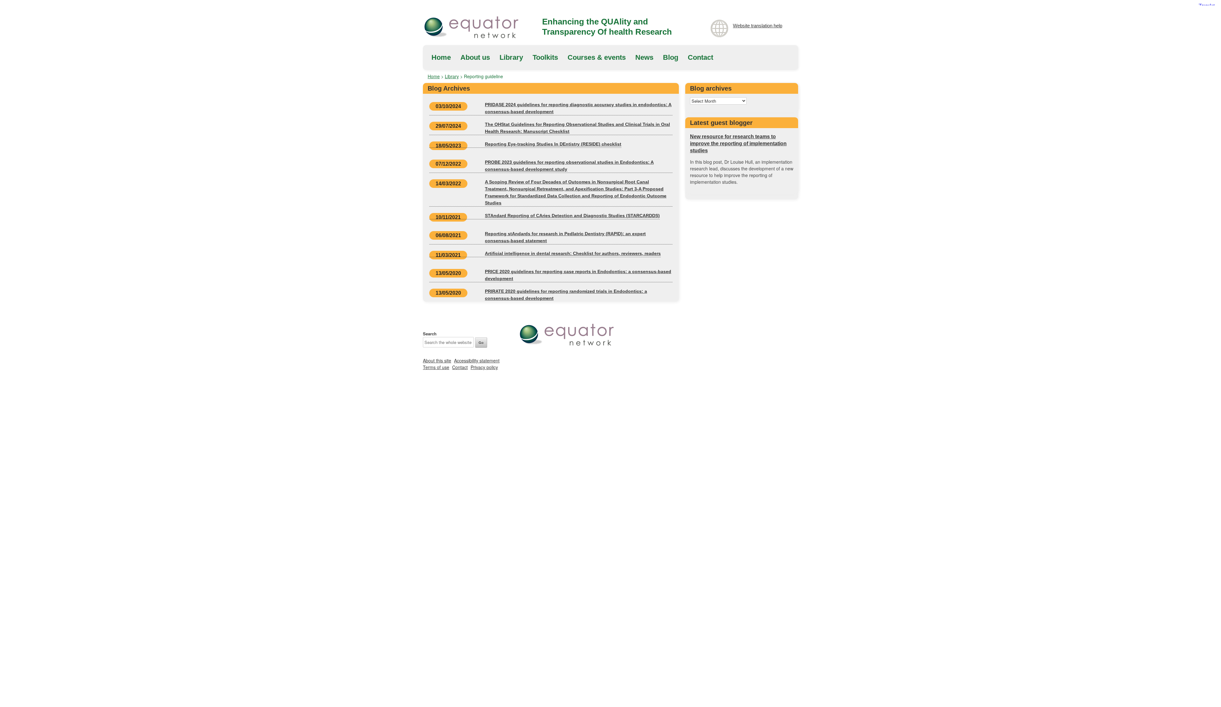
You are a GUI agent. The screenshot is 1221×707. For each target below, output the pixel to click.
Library (511, 57)
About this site (437, 360)
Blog (670, 57)
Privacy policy (484, 367)
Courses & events (597, 57)
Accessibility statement (477, 360)
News (644, 57)
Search (430, 334)
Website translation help (757, 25)
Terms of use (436, 367)
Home (441, 57)
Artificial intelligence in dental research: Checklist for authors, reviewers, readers (573, 253)
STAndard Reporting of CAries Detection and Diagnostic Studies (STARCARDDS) (572, 215)
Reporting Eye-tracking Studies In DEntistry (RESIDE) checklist (553, 144)
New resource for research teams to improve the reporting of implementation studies (738, 143)
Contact (700, 57)
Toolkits (545, 57)
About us (475, 57)
